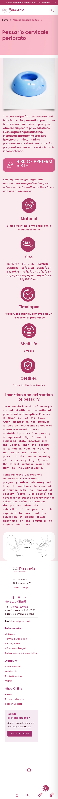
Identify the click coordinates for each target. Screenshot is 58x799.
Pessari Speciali (13, 703)
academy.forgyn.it (20, 733)
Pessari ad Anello (14, 699)
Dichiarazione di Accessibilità (21, 653)
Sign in (28, 795)
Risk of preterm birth (34, 163)
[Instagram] (19, 596)
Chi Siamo (10, 634)
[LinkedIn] (25, 596)
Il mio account (13, 666)
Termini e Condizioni (16, 638)
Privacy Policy (12, 643)
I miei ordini (11, 671)
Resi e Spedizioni (14, 676)
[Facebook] (13, 596)
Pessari (9, 694)
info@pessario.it (22, 621)
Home (5, 19)
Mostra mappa (21, 587)
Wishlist (41, 794)
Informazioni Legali (15, 648)
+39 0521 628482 (19, 606)
